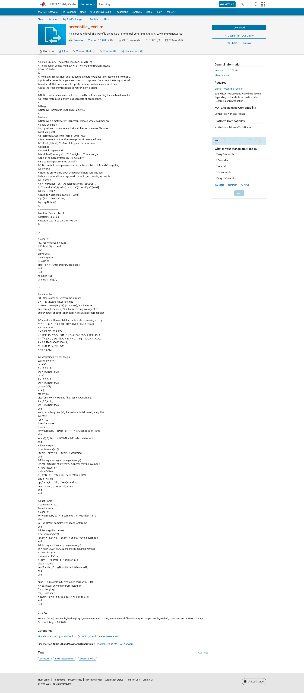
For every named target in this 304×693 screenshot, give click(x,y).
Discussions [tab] (133, 51)
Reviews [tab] (109, 51)
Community (87, 4)
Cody (83, 12)
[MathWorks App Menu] (263, 4)
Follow (247, 43)
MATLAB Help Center (63, 4)
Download (239, 27)
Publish (94, 19)
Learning (104, 4)
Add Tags (203, 652)
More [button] (170, 12)
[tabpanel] (152, 363)
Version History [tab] (85, 51)
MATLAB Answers (48, 12)
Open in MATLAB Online (240, 35)
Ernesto (78, 40)
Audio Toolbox (69, 636)
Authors (53, 19)
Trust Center (44, 679)
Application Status (114, 679)
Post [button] (158, 12)
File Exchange (68, 12)
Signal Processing (48, 636)
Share (234, 43)
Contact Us (148, 679)
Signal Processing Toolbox (229, 88)
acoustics (44, 659)
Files (40, 19)
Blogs (148, 12)
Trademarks (59, 679)
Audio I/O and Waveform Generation (100, 636)
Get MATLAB (227, 4)
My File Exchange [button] (72, 19)
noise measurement (64, 659)
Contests (137, 12)
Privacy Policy (75, 679)
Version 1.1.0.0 (97, 40)
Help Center (102, 644)
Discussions (121, 12)
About (107, 19)
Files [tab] (64, 51)
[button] (256, 4)
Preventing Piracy (93, 679)
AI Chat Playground (100, 12)
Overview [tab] (48, 51)
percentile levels (87, 659)
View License (222, 75)
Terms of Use (133, 679)
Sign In (244, 4)
